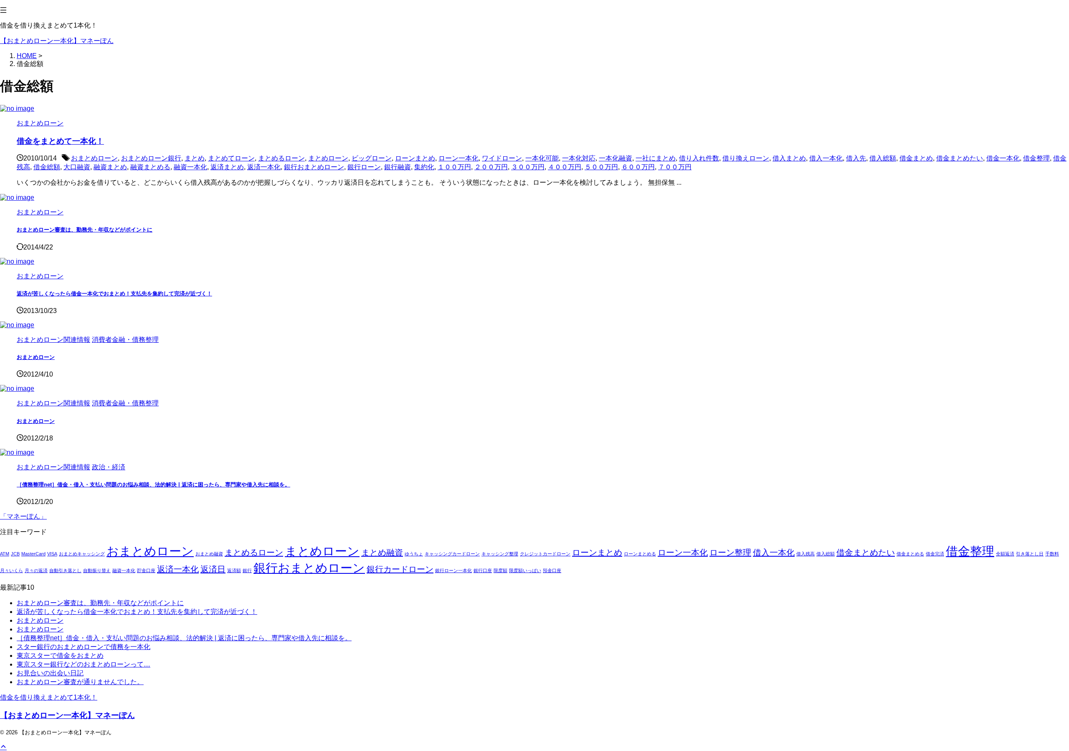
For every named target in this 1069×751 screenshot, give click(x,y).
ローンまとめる (640, 553)
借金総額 (46, 167)
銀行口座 (483, 570)
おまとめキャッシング (82, 553)
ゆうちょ (414, 553)
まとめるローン (281, 158)
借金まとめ (916, 158)
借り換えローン (745, 158)
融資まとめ (110, 167)
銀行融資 (397, 167)
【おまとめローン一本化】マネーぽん (57, 40)
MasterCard (33, 553)
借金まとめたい (959, 158)
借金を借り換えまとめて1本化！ (48, 697)
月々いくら (11, 570)
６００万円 (638, 167)
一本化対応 (578, 158)
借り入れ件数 (699, 158)
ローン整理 (730, 552)
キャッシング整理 (499, 553)
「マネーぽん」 (23, 516)
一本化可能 (542, 158)
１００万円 (454, 167)
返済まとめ (227, 167)
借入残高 (805, 553)
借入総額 (882, 158)
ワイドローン (502, 158)
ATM (4, 553)
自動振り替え (97, 570)
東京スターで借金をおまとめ (60, 655)
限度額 (500, 570)
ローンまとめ (415, 158)
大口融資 (76, 167)
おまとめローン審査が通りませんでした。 (80, 681)
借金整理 (1036, 158)
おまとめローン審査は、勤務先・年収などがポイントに (84, 230)
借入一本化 (826, 158)
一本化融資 (615, 158)
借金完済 (935, 553)
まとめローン (328, 158)
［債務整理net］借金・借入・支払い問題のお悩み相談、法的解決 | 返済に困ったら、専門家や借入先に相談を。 (153, 484)
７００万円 (675, 167)
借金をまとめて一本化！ (60, 141)
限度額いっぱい (525, 570)
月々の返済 (36, 570)
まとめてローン (231, 158)
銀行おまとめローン (314, 167)
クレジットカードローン (545, 553)
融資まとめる (150, 167)
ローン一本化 (458, 158)
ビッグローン (372, 158)
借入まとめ (789, 158)
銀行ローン (364, 167)
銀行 (247, 570)
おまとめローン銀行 (151, 158)
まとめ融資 (382, 552)
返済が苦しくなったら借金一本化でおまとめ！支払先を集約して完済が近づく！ (114, 293)
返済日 (212, 569)
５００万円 (601, 167)
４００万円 (564, 167)
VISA (52, 553)
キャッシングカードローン (452, 553)
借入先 (856, 158)
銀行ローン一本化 (453, 570)
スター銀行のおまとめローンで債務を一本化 (83, 646)
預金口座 (552, 570)
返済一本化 (264, 167)
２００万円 (491, 167)
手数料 (1052, 553)
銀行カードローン (400, 569)
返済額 (234, 570)
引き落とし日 (1030, 553)
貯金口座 (146, 570)
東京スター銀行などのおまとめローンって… (83, 664)
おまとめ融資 (209, 553)
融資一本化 (190, 167)
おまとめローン (94, 158)
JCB (15, 553)
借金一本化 (1003, 158)
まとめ (195, 158)
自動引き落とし (65, 570)
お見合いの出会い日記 (50, 673)
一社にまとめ (656, 158)
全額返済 (1005, 553)
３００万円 (528, 167)
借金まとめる (910, 553)
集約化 (424, 167)
